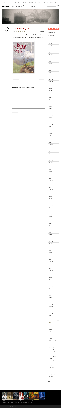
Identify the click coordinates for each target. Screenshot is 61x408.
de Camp (50, 331)
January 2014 (51, 241)
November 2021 (51, 142)
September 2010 (51, 313)
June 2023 (50, 108)
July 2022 (50, 128)
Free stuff (14, 2)
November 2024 (51, 77)
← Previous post (16, 79)
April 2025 (50, 68)
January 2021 (51, 160)
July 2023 (50, 106)
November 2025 (51, 56)
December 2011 (51, 286)
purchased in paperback (17, 36)
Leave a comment (41, 31)
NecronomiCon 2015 (52, 358)
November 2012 (51, 266)
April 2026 (50, 47)
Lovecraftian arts (51, 351)
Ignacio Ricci (21, 406)
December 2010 (51, 308)
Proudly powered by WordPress (7, 406)
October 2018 (51, 209)
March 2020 (50, 178)
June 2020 (50, 173)
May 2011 (50, 299)
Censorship (50, 329)
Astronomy (50, 327)
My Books (31, 2)
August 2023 (50, 104)
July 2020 (50, 171)
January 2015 (51, 221)
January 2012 (51, 284)
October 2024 (51, 79)
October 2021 (51, 144)
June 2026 (50, 43)
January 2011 (51, 306)
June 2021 (50, 151)
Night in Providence (51, 363)
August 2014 (50, 230)
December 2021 (51, 140)
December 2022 (51, 119)
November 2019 (51, 185)
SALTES (56, 2)
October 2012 (51, 268)
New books (17, 31)
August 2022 (50, 126)
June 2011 (50, 297)
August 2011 (50, 293)
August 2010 (50, 315)
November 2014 (51, 225)
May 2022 (50, 131)
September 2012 (51, 270)
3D (49, 324)
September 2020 (51, 167)
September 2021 (51, 146)
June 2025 (50, 65)
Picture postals (51, 367)
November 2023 (51, 99)
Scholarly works (22, 31)
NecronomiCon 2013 (52, 356)
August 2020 (50, 169)
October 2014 (51, 227)
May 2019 (50, 196)
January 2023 (51, 117)
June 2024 (50, 86)
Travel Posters (50, 2)
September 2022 (51, 124)
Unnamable (50, 376)
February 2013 (51, 261)
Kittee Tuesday (51, 347)
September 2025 (51, 59)
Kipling (50, 345)
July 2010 (50, 317)
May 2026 (50, 45)
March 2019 (50, 200)
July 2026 (50, 41)
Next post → (42, 79)
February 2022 (51, 137)
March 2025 (50, 70)
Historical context (51, 340)
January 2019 (51, 203)
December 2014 (51, 223)
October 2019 (51, 187)
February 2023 (51, 115)
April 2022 (50, 133)
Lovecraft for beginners (23, 2)
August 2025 (50, 61)
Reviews (43, 2)
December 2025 (51, 54)
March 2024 (50, 92)
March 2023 (50, 113)
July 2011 (50, 295)
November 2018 (51, 207)
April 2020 (50, 176)
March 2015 (50, 218)
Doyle (49, 333)
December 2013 (51, 243)
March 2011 (50, 302)
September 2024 (51, 81)
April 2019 (50, 198)
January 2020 (51, 182)
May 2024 (50, 88)
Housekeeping (51, 342)
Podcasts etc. (51, 369)
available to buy (6, 402)
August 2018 (50, 212)
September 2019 (51, 189)
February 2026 (51, 50)
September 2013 (51, 248)
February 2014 (51, 239)
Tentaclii (6, 5)
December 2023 (51, 97)
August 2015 (50, 214)
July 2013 (50, 252)
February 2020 (51, 180)
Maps (49, 354)
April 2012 (50, 279)
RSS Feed (49, 381)
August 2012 (50, 272)
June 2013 (50, 254)
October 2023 (51, 101)
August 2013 (50, 250)
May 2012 (50, 277)
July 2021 (50, 149)
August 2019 (50, 191)
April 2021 (50, 155)
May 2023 (50, 110)
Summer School (51, 374)
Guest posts (50, 338)
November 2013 (51, 245)
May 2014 (50, 236)
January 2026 (51, 52)
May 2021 (50, 153)
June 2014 (50, 234)
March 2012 (50, 281)
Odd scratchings (51, 365)
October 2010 (51, 311)
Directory (8, 2)
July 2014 (50, 232)
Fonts (49, 336)
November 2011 (51, 288)
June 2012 (50, 275)
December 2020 (51, 162)
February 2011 (51, 304)
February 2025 (51, 72)
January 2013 (51, 263)
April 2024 (50, 90)
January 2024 (51, 95)
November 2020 (51, 164)
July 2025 (50, 63)
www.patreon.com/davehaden (52, 31)
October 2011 (51, 290)
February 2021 (51, 158)
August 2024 (50, 83)
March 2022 (50, 135)
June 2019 (50, 194)
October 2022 (51, 122)
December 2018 (51, 205)
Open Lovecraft (38, 2)
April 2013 (50, 257)
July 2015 (50, 216)
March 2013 (50, 259)
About (4, 2)
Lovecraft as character (52, 349)
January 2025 (51, 74)
